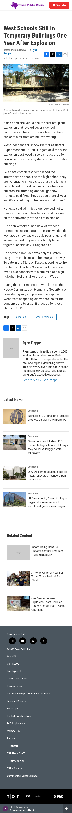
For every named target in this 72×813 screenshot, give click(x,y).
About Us (12, 656)
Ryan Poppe (32, 343)
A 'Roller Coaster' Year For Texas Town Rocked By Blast (47, 576)
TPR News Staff (16, 753)
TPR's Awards (14, 768)
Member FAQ (14, 731)
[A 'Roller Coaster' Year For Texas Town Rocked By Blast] (18, 578)
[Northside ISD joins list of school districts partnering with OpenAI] (14, 416)
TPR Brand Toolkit (17, 678)
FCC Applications (16, 723)
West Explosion (44, 317)
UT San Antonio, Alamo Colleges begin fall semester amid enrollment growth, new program (47, 502)
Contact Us (13, 663)
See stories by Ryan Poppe (40, 380)
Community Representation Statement (28, 693)
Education (20, 317)
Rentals (11, 738)
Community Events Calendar (22, 776)
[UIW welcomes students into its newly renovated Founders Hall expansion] (14, 473)
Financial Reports (16, 701)
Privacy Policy (14, 686)
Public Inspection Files (19, 716)
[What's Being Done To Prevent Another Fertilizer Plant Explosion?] (18, 552)
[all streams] (67, 808)
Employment (14, 671)
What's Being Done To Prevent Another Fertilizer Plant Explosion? (47, 550)
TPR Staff (12, 746)
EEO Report (13, 708)
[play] (5, 808)
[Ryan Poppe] (11, 348)
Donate (61, 5)
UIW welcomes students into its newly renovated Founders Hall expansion (47, 475)
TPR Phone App (15, 761)
